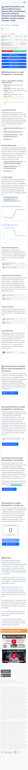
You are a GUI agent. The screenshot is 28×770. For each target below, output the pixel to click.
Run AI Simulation (10, 393)
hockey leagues (18, 594)
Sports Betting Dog (7, 611)
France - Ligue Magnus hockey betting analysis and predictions (12, 589)
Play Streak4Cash (11, 540)
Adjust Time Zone (17, 96)
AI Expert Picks (9, 489)
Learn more (11, 344)
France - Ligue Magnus (13, 25)
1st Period (7, 28)
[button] (24, 2)
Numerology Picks (10, 444)
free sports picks (20, 577)
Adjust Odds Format (12, 126)
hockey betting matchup (17, 566)
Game (2, 28)
